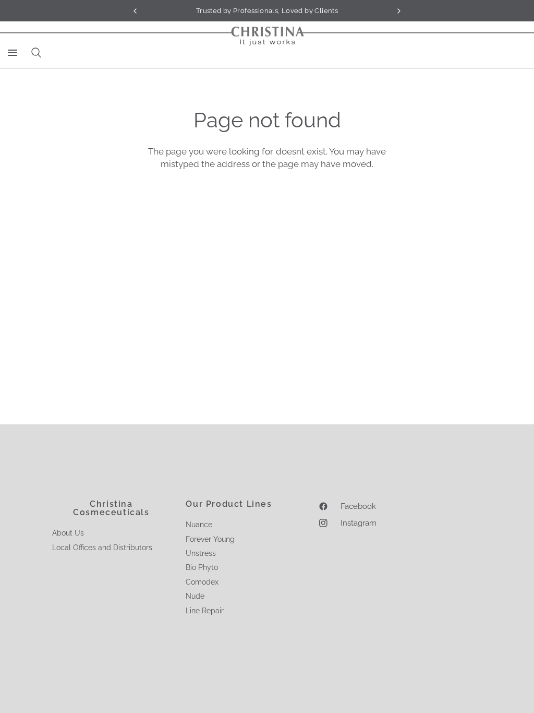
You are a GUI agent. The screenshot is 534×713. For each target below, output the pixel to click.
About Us (68, 533)
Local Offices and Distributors (102, 547)
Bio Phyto (202, 567)
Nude (195, 596)
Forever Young (210, 539)
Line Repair (205, 611)
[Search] (34, 52)
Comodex (202, 582)
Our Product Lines (229, 504)
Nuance (199, 524)
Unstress (201, 553)
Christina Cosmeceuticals (111, 508)
